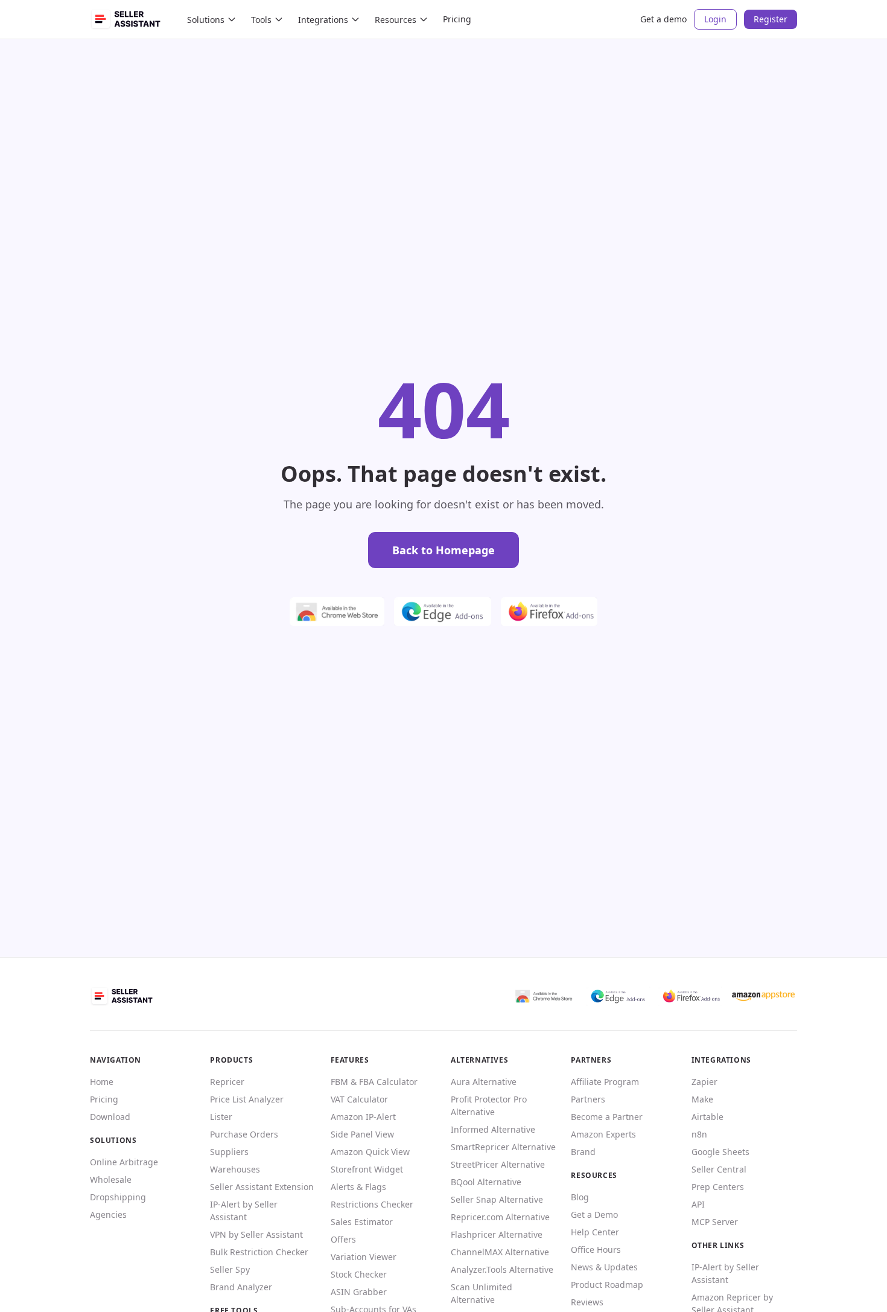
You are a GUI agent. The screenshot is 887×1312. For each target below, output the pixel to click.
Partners (588, 1099)
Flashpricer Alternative (496, 1234)
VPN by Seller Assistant (256, 1234)
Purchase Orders (244, 1134)
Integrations (323, 19)
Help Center (595, 1232)
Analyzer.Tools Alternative (502, 1269)
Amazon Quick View (370, 1151)
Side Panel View (362, 1134)
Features (350, 1060)
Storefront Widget (367, 1169)
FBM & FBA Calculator (374, 1081)
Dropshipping (118, 1197)
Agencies (108, 1214)
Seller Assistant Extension (262, 1186)
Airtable (707, 1116)
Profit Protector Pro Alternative (489, 1105)
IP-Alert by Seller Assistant (244, 1210)
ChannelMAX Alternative (500, 1252)
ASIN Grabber (359, 1292)
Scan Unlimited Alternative (481, 1293)
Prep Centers (717, 1186)
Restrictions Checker (372, 1204)
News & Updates (604, 1267)
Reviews (587, 1302)
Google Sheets (720, 1151)
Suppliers (229, 1151)
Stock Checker (359, 1274)
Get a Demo (594, 1214)
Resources (395, 19)
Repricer (227, 1081)
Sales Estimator (362, 1221)
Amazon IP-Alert (363, 1116)
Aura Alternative (484, 1081)
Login (715, 19)
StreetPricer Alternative (498, 1164)
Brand (583, 1151)
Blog (580, 1197)
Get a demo (663, 19)
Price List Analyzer (247, 1099)
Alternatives (479, 1060)
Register (770, 19)
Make (702, 1099)
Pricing (457, 19)
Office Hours (596, 1249)
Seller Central (718, 1169)
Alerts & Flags (358, 1186)
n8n (699, 1134)
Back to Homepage (443, 550)
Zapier (704, 1081)
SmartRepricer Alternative (503, 1147)
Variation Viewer (363, 1256)
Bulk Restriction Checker (259, 1252)
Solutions (205, 19)
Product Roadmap (607, 1284)
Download (110, 1116)
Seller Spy (230, 1269)
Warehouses (235, 1169)
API (698, 1204)
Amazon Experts (603, 1134)
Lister (221, 1116)
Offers (343, 1239)
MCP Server (714, 1221)
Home (101, 1081)
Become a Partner (607, 1116)
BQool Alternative (486, 1182)
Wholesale (111, 1179)
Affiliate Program (605, 1081)
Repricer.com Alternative (500, 1217)
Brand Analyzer (241, 1287)
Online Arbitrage (124, 1162)
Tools (261, 19)
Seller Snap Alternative (497, 1199)
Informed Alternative (493, 1129)
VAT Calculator (359, 1099)
